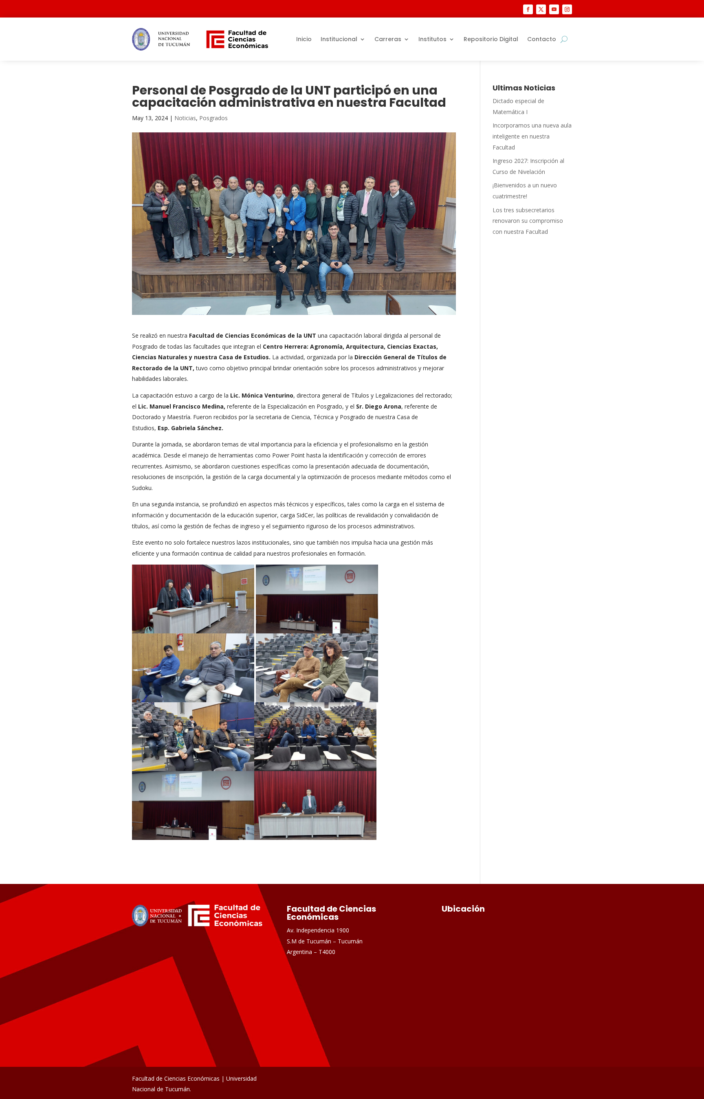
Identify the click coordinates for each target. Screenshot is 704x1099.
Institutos (432, 39)
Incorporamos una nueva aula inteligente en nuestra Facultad (532, 136)
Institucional (339, 39)
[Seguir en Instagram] (567, 9)
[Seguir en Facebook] (528, 9)
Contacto (541, 39)
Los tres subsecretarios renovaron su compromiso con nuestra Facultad (528, 220)
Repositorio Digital (491, 39)
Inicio (304, 39)
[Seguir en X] (541, 9)
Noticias (185, 118)
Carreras (387, 39)
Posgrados (213, 118)
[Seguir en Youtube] (554, 9)
